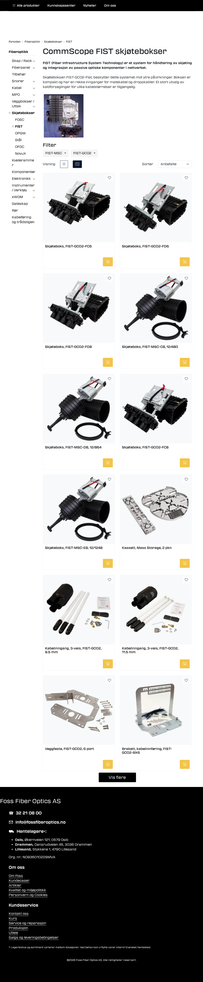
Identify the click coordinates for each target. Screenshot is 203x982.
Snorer (18, 81)
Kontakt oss (19, 914)
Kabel (16, 88)
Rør (15, 210)
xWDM (17, 197)
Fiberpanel (21, 67)
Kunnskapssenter (61, 5)
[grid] (77, 164)
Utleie (13, 933)
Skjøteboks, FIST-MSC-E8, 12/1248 (73, 548)
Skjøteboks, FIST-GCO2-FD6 (145, 246)
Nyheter (89, 5)
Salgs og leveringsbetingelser (33, 937)
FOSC (19, 120)
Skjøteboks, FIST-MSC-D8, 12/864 (73, 447)
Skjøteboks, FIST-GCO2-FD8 (68, 347)
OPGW (20, 133)
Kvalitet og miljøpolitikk (27, 890)
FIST (19, 126)
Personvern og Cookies (28, 895)
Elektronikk (21, 179)
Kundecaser (19, 880)
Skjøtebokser (23, 113)
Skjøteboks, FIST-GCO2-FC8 (145, 447)
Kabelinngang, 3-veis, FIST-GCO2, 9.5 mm (73, 650)
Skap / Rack (22, 61)
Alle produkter (27, 5)
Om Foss (16, 876)
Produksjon (18, 928)
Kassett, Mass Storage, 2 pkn (147, 548)
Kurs (13, 918)
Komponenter (23, 172)
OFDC (19, 147)
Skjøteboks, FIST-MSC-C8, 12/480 (150, 347)
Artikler (15, 885)
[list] (64, 164)
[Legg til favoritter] (109, 178)
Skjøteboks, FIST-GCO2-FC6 (68, 246)
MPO (16, 95)
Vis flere (117, 777)
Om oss (110, 5)
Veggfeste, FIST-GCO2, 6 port (69, 749)
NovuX (20, 153)
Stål (18, 140)
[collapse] (34, 61)
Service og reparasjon (27, 923)
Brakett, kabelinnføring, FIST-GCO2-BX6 (147, 751)
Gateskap (20, 204)
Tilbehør (19, 74)
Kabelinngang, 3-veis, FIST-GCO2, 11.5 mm (150, 650)
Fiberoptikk (18, 52)
